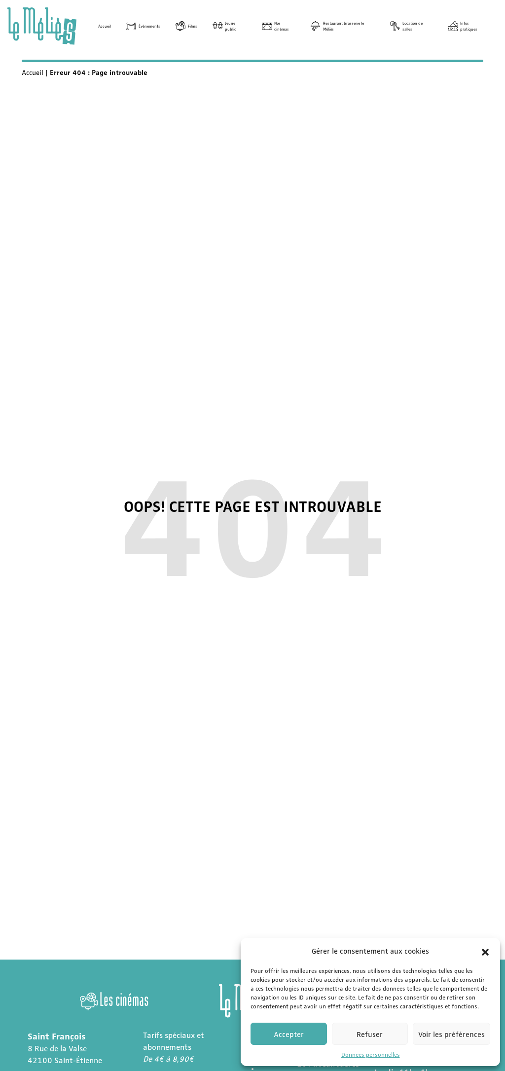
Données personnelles (370, 1054)
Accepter (289, 1034)
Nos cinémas (281, 26)
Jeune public (230, 26)
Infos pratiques (468, 26)
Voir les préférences (451, 1034)
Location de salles (412, 26)
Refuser (370, 1034)
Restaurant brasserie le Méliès (343, 26)
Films (192, 26)
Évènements (149, 26)
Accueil (104, 26)
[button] (485, 951)
